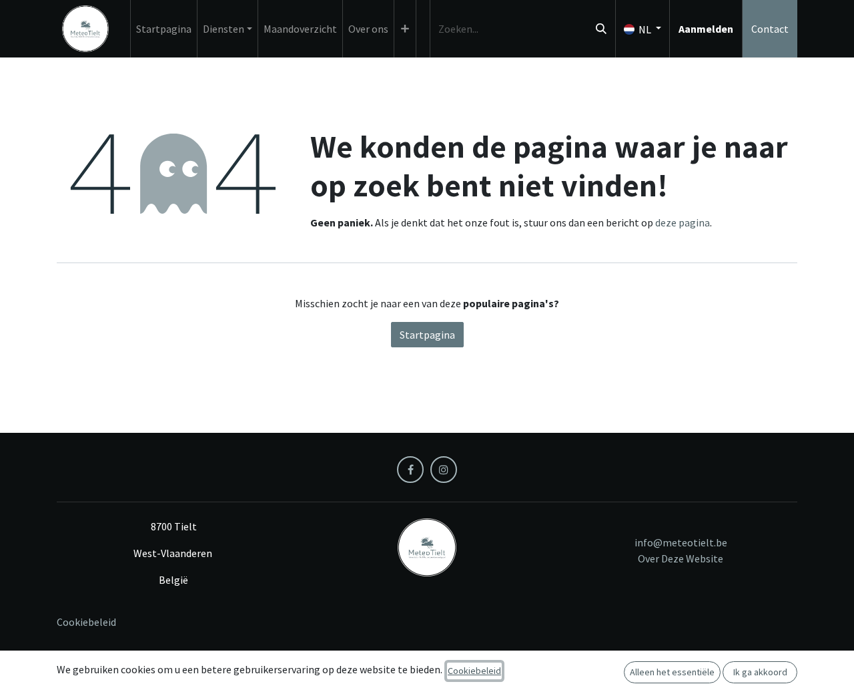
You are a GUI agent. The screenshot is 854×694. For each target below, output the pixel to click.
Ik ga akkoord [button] (760, 672)
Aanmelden (706, 28)
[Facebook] (410, 469)
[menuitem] (164, 28)
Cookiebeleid (86, 622)
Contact (770, 28)
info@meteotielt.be (680, 542)
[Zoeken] (601, 28)
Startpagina (427, 334)
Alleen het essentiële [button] (672, 672)
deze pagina (682, 222)
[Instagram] (443, 469)
